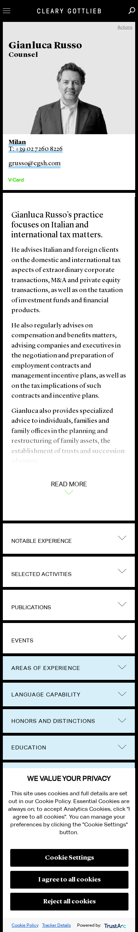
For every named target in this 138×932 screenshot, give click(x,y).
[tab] (68, 538)
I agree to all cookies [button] (69, 880)
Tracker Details (56, 925)
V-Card (16, 180)
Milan (17, 142)
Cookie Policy (25, 925)
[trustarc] (114, 925)
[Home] (69, 10)
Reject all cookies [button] (69, 901)
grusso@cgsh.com (34, 163)
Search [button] (131, 10)
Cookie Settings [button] (69, 858)
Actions (124, 27)
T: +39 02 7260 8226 (35, 149)
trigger (122, 537)
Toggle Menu (6, 10)
